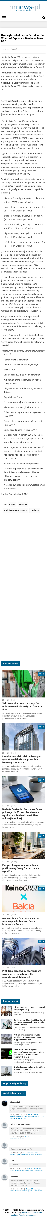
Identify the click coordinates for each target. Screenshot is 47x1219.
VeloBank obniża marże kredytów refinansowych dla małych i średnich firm (22, 706)
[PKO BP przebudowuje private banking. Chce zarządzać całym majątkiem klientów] (6, 1038)
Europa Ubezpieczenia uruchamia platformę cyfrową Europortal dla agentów (21, 868)
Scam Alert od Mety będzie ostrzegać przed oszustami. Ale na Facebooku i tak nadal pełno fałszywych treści (29, 1053)
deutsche (23, 504)
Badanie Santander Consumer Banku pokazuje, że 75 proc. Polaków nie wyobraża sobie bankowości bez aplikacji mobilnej (22, 814)
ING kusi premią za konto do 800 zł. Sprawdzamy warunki (29, 1068)
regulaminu (26, 1212)
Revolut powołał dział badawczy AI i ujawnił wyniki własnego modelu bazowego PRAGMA (22, 759)
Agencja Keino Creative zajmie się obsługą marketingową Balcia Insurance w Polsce (20, 921)
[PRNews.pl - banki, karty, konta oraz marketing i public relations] (23, 7)
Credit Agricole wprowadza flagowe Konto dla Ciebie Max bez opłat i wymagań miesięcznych (27, 1116)
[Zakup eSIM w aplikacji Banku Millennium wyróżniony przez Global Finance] (4, 1161)
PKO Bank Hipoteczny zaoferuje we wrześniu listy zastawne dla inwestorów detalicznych (21, 974)
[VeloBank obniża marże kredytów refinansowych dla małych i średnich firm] (23, 683)
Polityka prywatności (27, 1215)
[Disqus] (23, 553)
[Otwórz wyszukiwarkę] (43, 17)
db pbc (12, 504)
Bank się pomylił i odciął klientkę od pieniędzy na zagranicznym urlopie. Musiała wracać (29, 1022)
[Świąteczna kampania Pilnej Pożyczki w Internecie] (4, 1125)
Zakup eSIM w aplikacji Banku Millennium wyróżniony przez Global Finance (26, 1169)
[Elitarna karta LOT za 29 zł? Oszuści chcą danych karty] (6, 1011)
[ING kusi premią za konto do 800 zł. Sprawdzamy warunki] (6, 1071)
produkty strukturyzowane (15, 510)
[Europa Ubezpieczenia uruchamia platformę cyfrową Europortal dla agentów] (23, 845)
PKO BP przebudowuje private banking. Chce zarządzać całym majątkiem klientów (27, 1037)
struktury (34, 510)
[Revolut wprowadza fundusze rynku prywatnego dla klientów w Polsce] (4, 1145)
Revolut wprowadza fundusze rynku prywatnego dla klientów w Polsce (26, 1154)
